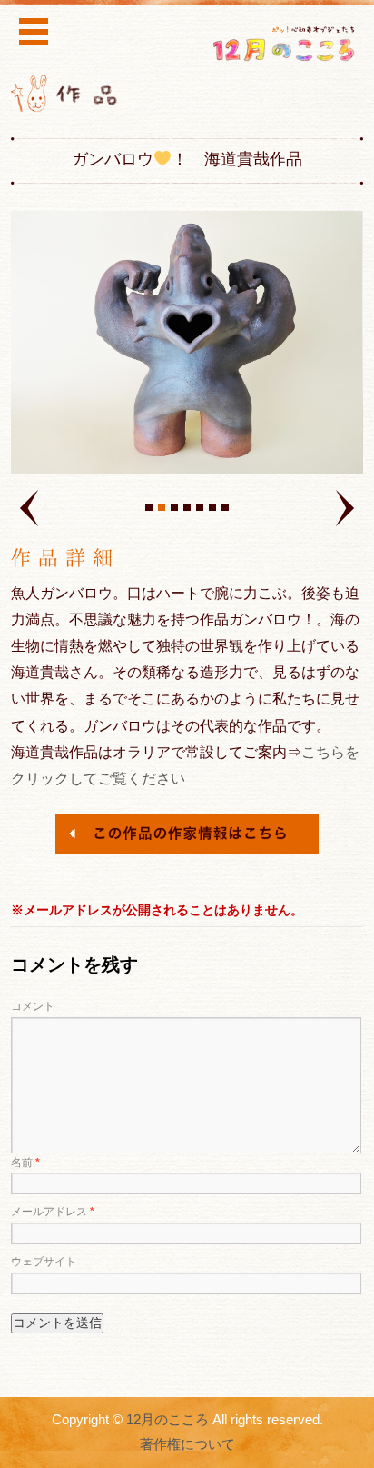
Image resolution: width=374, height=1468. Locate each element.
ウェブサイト (43, 1261)
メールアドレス (52, 1211)
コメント (32, 1006)
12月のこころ (167, 1420)
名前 (25, 1162)
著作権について (187, 1444)
